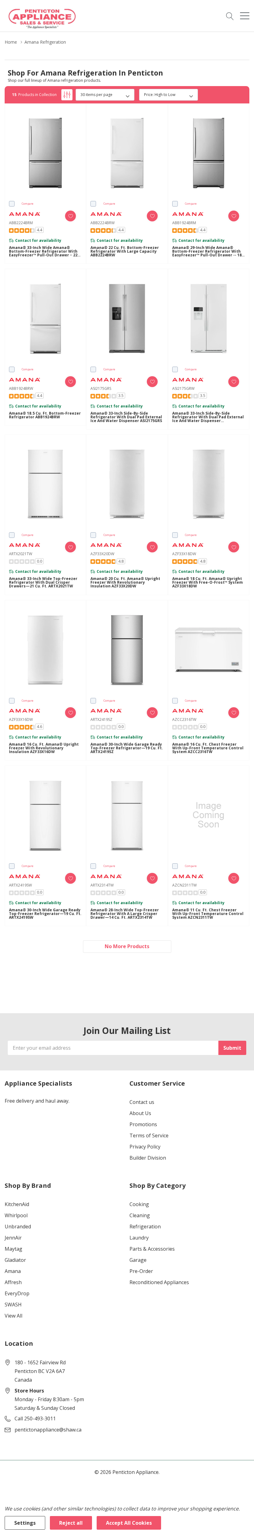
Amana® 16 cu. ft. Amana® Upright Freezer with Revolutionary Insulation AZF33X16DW (44, 748)
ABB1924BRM (184, 222)
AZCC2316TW (184, 719)
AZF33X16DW (21, 719)
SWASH (13, 1304)
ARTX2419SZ (101, 719)
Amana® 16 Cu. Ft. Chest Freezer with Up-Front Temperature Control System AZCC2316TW (207, 748)
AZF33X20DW (102, 553)
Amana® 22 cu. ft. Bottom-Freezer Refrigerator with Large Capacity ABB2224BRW (124, 251)
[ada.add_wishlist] (70, 216)
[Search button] (230, 15)
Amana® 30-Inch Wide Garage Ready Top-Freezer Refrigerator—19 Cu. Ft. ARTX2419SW (45, 913)
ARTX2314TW (102, 885)
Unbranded (18, 1226)
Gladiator (15, 1260)
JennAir (13, 1237)
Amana (13, 1271)
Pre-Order (141, 1271)
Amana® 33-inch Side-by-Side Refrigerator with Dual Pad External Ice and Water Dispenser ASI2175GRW (208, 417)
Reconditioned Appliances (159, 1282)
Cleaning (139, 1215)
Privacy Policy (144, 1146)
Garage (138, 1260)
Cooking (139, 1204)
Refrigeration (145, 1226)
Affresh (13, 1282)
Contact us (141, 1102)
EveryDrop (17, 1293)
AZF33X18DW (184, 553)
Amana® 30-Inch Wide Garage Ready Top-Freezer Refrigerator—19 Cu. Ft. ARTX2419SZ (126, 748)
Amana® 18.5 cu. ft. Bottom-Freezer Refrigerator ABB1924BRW (45, 415)
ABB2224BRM (21, 222)
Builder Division (147, 1157)
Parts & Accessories (152, 1248)
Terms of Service (149, 1135)
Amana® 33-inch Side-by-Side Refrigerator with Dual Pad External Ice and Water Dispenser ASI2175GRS (126, 417)
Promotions (143, 1124)
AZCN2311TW (184, 885)
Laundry (139, 1237)
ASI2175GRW (183, 388)
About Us (140, 1113)
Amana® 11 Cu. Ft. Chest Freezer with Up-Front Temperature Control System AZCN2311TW (207, 913)
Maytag (13, 1248)
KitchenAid (17, 1204)
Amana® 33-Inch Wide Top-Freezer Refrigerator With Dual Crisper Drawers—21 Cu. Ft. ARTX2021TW (43, 582)
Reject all (71, 1522)
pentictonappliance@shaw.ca (48, 1429)
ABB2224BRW (102, 222)
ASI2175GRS (100, 388)
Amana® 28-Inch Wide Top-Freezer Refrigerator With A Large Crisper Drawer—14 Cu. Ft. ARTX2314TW (124, 913)
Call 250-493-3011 (35, 1418)
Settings (25, 1522)
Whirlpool (16, 1215)
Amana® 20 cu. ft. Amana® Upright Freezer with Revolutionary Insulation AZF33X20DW (125, 582)
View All (13, 1315)
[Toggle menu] (244, 15)
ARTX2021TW (20, 553)
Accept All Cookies (129, 1522)
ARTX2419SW (20, 885)
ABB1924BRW (21, 388)
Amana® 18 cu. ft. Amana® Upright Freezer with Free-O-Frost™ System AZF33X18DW (207, 582)
